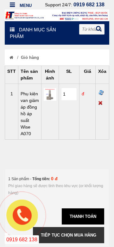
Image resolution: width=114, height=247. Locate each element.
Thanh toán (83, 216)
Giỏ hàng (30, 57)
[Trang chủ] (11, 57)
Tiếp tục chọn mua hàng (68, 235)
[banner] (57, 14)
